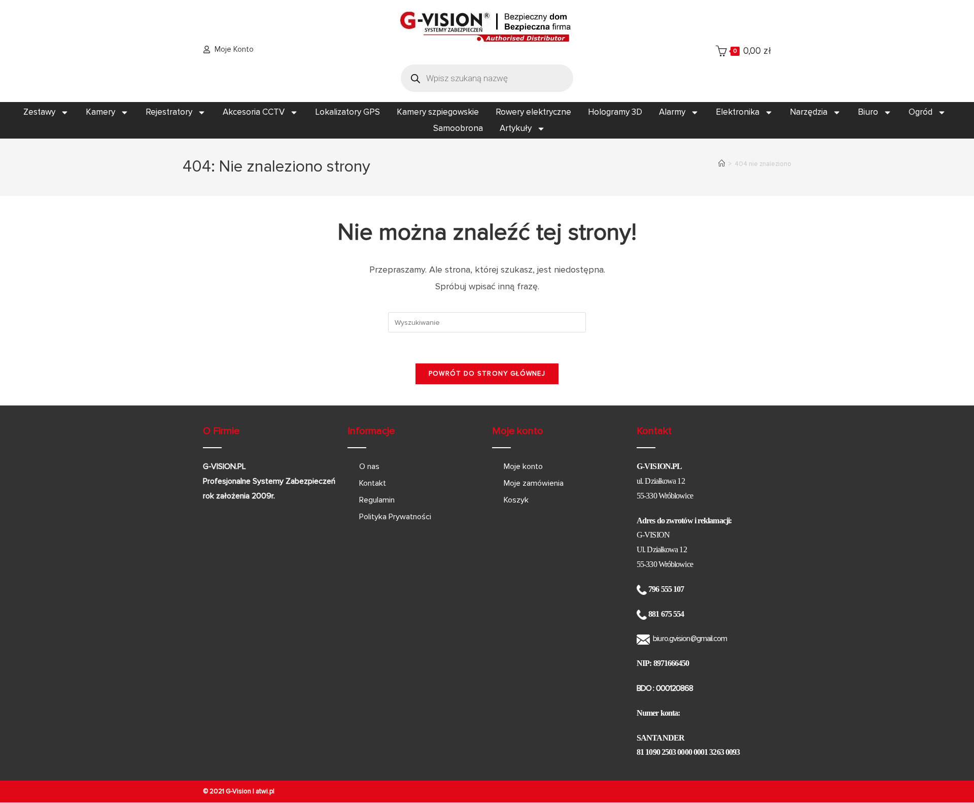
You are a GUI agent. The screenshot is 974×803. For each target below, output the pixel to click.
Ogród (920, 112)
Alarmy (672, 112)
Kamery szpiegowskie (438, 112)
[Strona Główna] (721, 164)
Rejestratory (169, 112)
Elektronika (737, 112)
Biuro (868, 112)
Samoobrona (458, 128)
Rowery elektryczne (533, 112)
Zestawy (39, 112)
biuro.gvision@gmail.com (690, 638)
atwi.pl (265, 791)
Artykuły (516, 128)
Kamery (100, 112)
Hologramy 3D (615, 112)
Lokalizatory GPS (347, 112)
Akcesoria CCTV (254, 112)
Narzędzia (808, 112)
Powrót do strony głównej (487, 374)
